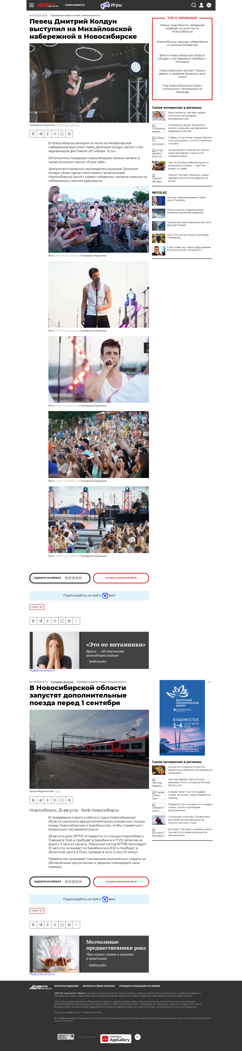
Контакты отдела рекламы (99, 986)
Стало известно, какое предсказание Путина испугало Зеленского (189, 248)
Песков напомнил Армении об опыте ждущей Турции (189, 223)
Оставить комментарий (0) (121, 578)
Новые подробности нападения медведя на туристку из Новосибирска (182, 28)
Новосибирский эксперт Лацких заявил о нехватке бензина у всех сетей (182, 74)
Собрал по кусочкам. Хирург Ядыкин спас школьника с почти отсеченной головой (190, 140)
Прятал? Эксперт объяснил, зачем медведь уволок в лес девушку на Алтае (188, 177)
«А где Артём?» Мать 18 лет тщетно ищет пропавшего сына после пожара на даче (188, 153)
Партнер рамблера (87, 1037)
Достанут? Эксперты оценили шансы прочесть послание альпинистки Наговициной (190, 832)
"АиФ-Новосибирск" (68, 255)
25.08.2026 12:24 (38, 681)
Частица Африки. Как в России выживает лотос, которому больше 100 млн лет (189, 782)
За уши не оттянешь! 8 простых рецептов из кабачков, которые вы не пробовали (190, 769)
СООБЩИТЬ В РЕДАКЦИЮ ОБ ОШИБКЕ (139, 986)
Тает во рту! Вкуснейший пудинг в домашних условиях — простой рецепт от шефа (188, 165)
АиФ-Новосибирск (68, 125)
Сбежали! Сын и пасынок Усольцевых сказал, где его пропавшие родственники (190, 807)
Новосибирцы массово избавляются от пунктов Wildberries (182, 43)
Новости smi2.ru (42, 670)
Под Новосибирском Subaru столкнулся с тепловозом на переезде (182, 89)
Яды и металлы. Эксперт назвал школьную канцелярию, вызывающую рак (187, 115)
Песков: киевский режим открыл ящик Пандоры (186, 198)
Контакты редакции (66, 986)
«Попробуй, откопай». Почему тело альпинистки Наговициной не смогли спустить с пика (189, 819)
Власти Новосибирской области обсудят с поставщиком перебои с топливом (182, 59)
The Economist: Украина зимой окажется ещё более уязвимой (185, 211)
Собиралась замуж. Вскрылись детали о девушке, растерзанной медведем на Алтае (187, 128)
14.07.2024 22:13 (38, 15)
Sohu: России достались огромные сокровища (188, 236)
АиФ (57, 791)
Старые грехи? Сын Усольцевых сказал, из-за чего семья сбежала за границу (189, 794)
